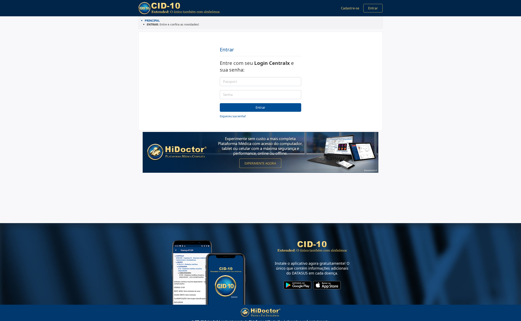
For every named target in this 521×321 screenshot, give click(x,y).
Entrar (373, 8)
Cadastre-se (350, 8)
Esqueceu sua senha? (233, 116)
